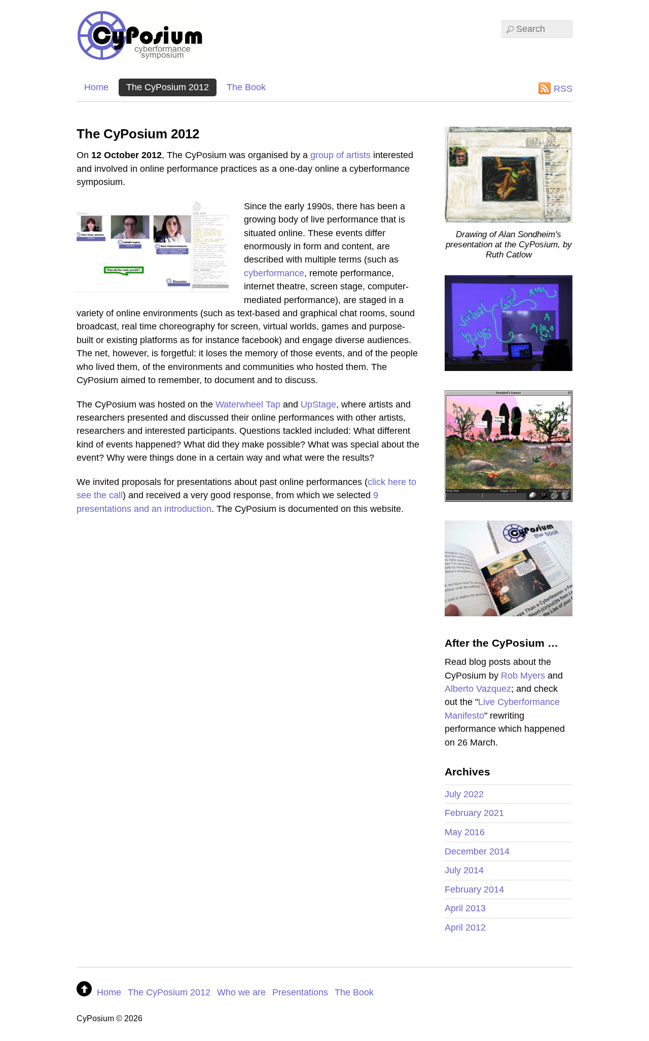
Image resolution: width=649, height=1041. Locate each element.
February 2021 (474, 813)
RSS (563, 89)
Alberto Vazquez (478, 689)
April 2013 (465, 908)
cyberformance (274, 273)
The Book (246, 87)
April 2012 (465, 927)
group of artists (340, 155)
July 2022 (464, 794)
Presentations (300, 992)
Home (96, 87)
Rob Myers (523, 676)
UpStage (318, 404)
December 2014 (477, 851)
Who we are (241, 992)
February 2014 (474, 889)
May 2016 (465, 832)
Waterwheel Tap (247, 404)
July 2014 (464, 870)
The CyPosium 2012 (167, 87)
